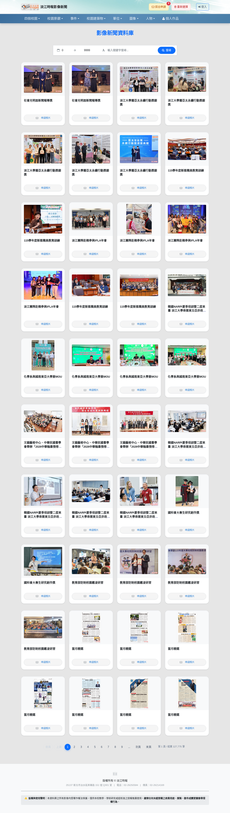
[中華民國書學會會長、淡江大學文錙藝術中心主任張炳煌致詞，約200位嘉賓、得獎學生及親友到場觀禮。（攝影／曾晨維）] (43, 421)
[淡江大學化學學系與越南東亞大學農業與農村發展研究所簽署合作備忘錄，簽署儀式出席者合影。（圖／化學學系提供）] (187, 355)
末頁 (148, 747)
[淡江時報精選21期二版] (187, 693)
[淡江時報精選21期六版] (187, 627)
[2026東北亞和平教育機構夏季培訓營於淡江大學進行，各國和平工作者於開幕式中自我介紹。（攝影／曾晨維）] (91, 491)
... (129, 747)
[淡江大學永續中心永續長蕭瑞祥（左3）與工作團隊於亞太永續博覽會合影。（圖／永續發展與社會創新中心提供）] (43, 149)
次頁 (138, 747)
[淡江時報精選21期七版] (139, 627)
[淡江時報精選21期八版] (91, 627)
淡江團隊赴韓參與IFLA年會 (89, 240)
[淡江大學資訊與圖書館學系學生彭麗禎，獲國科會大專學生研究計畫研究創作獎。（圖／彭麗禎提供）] (43, 561)
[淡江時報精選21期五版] (43, 693)
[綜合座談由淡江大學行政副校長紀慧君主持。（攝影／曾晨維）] (43, 219)
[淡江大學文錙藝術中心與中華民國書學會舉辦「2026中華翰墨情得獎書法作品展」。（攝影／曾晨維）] (139, 421)
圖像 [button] (132, 18)
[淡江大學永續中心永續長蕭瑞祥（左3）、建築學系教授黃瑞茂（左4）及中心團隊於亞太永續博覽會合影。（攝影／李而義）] (139, 79)
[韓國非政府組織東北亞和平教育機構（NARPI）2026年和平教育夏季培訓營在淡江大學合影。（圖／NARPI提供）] (187, 285)
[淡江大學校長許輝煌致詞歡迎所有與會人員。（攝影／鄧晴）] (187, 561)
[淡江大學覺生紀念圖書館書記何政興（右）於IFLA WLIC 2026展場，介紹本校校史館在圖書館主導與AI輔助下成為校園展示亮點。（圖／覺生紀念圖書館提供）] (139, 219)
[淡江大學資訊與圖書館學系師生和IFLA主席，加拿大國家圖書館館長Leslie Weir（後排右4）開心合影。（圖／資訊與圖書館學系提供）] (187, 219)
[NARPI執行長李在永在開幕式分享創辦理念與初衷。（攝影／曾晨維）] (43, 491)
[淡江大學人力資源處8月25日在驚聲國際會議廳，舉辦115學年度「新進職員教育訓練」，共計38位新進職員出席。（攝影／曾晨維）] (139, 285)
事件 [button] (73, 18)
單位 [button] (116, 18)
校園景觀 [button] (53, 18)
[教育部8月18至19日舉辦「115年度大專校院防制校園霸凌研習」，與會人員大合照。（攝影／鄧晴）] (43, 627)
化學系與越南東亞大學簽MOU (43, 376)
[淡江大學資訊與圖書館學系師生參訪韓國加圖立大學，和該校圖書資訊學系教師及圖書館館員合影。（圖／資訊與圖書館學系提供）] (91, 219)
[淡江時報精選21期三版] (139, 693)
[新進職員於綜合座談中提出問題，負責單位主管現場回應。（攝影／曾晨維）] (91, 285)
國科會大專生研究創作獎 (183, 512)
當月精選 (77, 648)
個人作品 (172, 18)
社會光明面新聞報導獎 (38, 100)
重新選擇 (182, 6)
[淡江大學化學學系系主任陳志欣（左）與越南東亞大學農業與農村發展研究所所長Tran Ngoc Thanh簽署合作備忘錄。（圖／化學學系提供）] (91, 355)
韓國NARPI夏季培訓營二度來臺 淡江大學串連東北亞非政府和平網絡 (187, 310)
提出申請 (162, 5)
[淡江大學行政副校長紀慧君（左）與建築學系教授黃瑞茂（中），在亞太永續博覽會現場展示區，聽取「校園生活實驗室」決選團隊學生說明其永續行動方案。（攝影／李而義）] (91, 149)
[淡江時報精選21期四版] (91, 693)
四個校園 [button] (31, 18)
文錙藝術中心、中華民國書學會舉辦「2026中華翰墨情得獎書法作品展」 (42, 446)
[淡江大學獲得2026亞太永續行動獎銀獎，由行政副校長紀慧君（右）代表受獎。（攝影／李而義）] (139, 149)
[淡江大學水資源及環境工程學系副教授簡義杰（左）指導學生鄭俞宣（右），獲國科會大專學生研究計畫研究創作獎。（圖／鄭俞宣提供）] (187, 491)
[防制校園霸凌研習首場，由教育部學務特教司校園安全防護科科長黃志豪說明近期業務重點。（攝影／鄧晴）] (91, 561)
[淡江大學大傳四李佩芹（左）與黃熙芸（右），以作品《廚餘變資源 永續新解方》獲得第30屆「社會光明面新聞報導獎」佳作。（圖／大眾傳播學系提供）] (43, 79)
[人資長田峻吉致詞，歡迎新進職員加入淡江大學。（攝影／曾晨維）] (187, 149)
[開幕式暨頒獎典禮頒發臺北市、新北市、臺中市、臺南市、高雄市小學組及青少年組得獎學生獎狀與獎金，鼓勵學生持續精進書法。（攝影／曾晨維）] (91, 421)
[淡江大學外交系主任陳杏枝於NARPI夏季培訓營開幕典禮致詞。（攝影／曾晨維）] (187, 421)
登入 (204, 6)
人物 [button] (149, 18)
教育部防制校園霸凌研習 (87, 582)
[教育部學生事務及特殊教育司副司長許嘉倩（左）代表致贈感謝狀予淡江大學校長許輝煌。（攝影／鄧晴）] (139, 561)
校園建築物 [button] (95, 18)
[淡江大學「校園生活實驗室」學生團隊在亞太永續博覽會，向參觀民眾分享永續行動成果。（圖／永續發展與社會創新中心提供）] (187, 79)
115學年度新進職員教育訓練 (186, 170)
